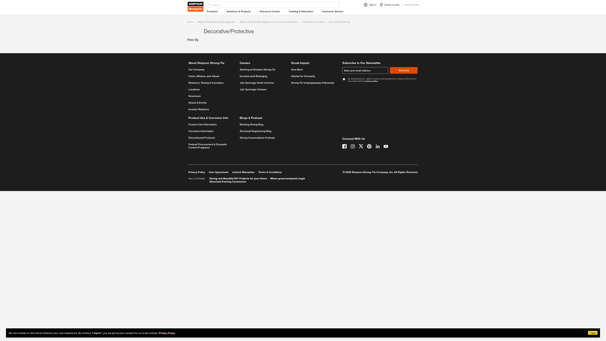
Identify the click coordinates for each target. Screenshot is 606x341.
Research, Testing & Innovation (205, 82)
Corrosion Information (201, 131)
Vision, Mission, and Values (203, 76)
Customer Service (332, 11)
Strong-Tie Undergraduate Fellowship (312, 82)
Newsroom (194, 96)
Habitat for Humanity (303, 76)
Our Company (196, 69)
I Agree (593, 333)
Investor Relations (198, 109)
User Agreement (218, 171)
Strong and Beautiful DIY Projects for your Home (238, 178)
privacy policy (372, 81)
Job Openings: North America (257, 82)
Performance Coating (313, 22)
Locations (194, 89)
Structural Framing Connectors (227, 181)
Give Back (297, 69)
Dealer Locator (391, 4)
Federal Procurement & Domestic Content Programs (207, 146)
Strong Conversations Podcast (257, 137)
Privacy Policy (167, 333)
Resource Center (270, 11)
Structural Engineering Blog (255, 131)
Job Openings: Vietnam (253, 89)
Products (212, 11)
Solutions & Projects (239, 11)
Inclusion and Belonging (253, 76)
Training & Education (301, 11)
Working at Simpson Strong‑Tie (257, 69)
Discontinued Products (201, 137)
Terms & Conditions (270, 171)
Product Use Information (202, 124)
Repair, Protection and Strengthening (216, 22)
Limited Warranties (243, 171)
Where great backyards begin (287, 178)
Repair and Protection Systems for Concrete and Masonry (269, 22)
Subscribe (404, 70)
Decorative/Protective (340, 22)
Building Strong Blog (251, 124)
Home (190, 22)
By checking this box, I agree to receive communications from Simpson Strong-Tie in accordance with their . (382, 80)
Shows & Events (197, 102)
